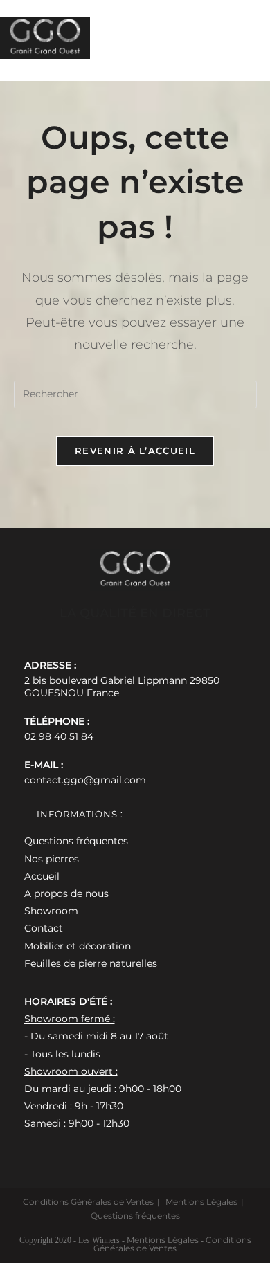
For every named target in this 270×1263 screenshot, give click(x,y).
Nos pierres (51, 859)
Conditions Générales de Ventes (88, 1202)
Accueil (42, 876)
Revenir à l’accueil (135, 450)
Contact (43, 928)
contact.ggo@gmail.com (85, 780)
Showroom (51, 911)
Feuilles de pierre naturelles (90, 963)
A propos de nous (66, 893)
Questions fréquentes (76, 841)
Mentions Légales (201, 1202)
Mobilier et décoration (77, 946)
